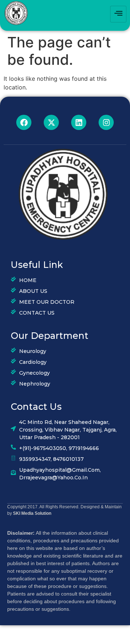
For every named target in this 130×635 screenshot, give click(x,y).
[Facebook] (23, 122)
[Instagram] (106, 122)
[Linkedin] (78, 122)
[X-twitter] (51, 122)
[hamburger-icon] (118, 14)
